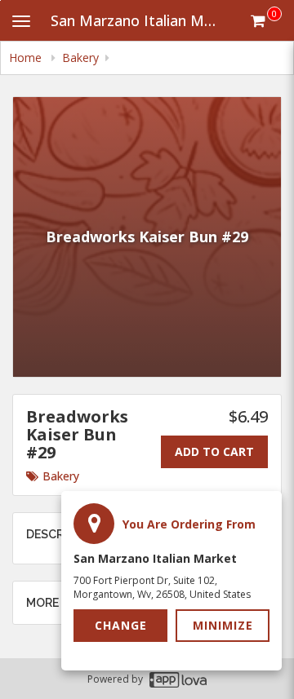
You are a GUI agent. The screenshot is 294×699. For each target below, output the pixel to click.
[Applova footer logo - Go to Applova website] (178, 679)
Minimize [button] (223, 625)
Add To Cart (214, 451)
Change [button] (121, 625)
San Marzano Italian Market (142, 20)
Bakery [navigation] (80, 57)
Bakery (60, 476)
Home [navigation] (27, 57)
